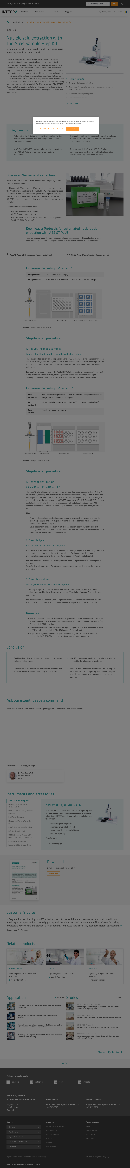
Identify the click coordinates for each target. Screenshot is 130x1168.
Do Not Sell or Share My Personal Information (52, 129)
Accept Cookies (72, 129)
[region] (66, 125)
